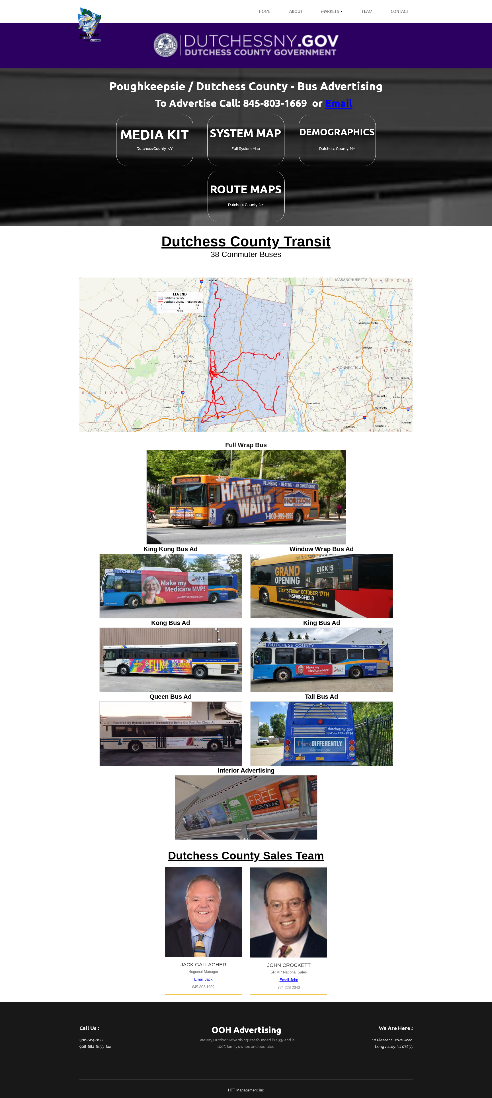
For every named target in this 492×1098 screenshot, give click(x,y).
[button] (246, 497)
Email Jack (203, 979)
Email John (289, 980)
